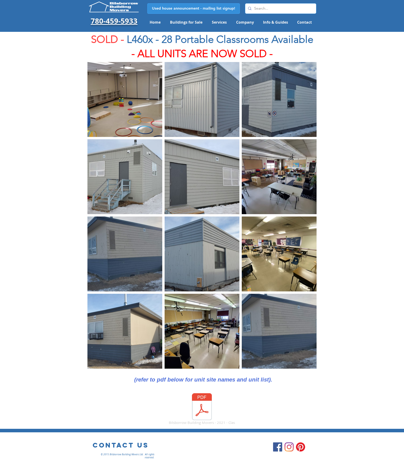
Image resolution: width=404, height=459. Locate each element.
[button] (219, 22)
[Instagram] (289, 447)
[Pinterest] (300, 447)
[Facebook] (277, 447)
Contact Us (121, 445)
